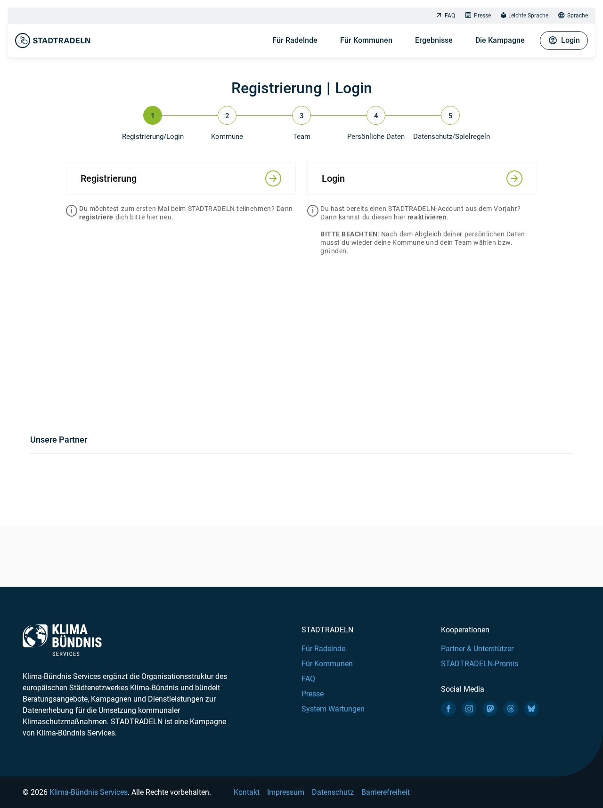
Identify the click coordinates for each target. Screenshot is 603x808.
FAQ (450, 15)
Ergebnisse (434, 40)
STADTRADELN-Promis (479, 663)
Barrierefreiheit (385, 792)
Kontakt (247, 792)
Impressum (285, 792)
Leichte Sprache (528, 15)
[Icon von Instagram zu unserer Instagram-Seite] (469, 708)
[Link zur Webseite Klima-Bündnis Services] (62, 640)
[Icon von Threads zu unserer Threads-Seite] (510, 708)
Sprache (577, 15)
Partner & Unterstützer (477, 648)
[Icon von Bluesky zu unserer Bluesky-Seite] (531, 708)
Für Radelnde (295, 40)
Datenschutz (333, 792)
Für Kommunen (366, 40)
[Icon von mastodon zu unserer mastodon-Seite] (489, 708)
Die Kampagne (500, 40)
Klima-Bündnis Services (88, 792)
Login (570, 40)
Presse (482, 15)
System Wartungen (333, 708)
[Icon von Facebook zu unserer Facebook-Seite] (448, 708)
